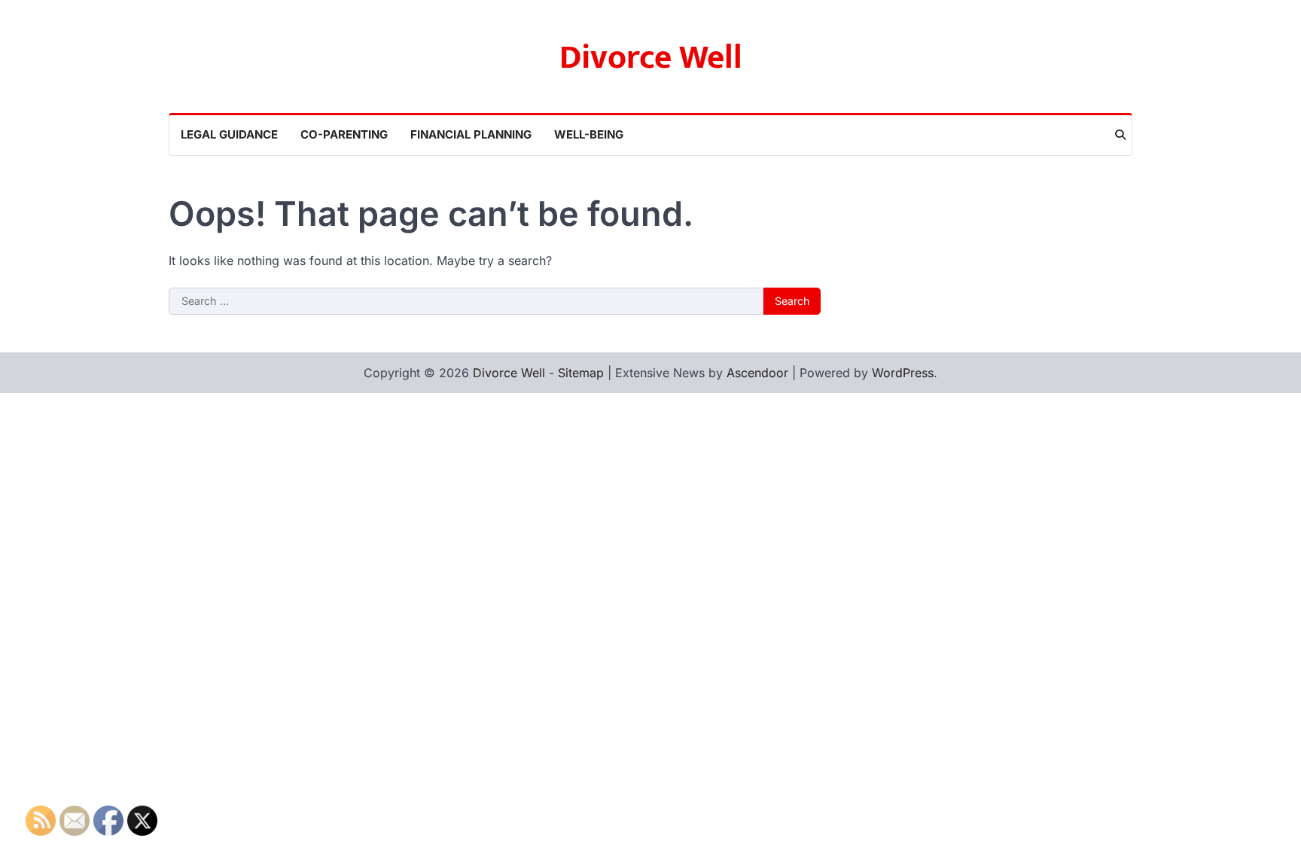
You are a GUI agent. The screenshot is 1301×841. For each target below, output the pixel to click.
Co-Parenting (344, 134)
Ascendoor (757, 372)
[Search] (1120, 134)
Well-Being (588, 134)
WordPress (903, 372)
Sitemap (581, 372)
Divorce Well (650, 57)
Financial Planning (471, 134)
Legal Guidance (229, 134)
